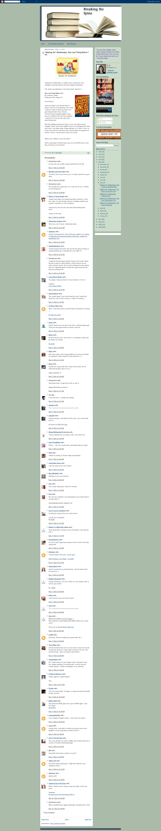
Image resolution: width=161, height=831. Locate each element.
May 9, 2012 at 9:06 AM (56, 641)
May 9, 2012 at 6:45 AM (56, 470)
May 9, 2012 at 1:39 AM (56, 319)
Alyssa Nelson (53, 293)
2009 (100, 224)
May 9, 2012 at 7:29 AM (56, 507)
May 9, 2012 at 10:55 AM (57, 722)
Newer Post (45, 819)
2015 (100, 154)
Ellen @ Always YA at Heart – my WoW (61, 559)
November (103, 167)
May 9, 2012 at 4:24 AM (56, 428)
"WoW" (53, 588)
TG (50, 395)
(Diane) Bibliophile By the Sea (59, 432)
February (103, 213)
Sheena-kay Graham (55, 221)
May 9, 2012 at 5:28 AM (56, 438)
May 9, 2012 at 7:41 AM (56, 523)
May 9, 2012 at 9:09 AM (56, 656)
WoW (52, 519)
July (101, 177)
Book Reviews (71, 43)
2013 (100, 159)
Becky (51, 335)
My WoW (51, 344)
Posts (101, 119)
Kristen (51, 688)
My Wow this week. (55, 315)
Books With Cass (68, 627)
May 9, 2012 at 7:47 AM (56, 536)
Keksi (50, 351)
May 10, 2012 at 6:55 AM (57, 798)
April (101, 208)
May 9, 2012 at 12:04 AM (57, 192)
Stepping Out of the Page (57, 783)
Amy (50, 484)
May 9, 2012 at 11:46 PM (57, 780)
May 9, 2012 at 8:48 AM (56, 592)
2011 (100, 219)
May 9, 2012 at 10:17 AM (57, 685)
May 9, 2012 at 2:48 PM (56, 734)
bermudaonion (54, 539)
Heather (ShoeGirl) (55, 579)
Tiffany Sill (52, 761)
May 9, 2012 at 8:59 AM (56, 631)
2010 (100, 222)
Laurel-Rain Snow (55, 463)
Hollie (51, 595)
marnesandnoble (54, 715)
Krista (51, 322)
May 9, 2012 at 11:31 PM (57, 769)
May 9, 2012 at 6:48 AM (56, 480)
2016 (100, 152)
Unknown (52, 231)
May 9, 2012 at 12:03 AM (57, 180)
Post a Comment (49, 812)
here (66, 424)
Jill (109, 65)
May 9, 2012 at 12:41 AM (57, 290)
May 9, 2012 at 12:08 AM (57, 217)
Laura (50, 726)
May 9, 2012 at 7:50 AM (56, 548)
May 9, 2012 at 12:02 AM (57, 168)
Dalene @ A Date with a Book (58, 527)
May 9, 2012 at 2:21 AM (56, 360)
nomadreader (53, 659)
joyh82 (51, 635)
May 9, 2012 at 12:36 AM (57, 273)
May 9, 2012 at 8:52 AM (56, 602)
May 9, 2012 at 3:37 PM (56, 746)
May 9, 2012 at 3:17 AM (56, 391)
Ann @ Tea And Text (55, 738)
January (103, 216)
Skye (50, 453)
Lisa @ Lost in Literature (57, 511)
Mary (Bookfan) (54, 473)
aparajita (51, 405)
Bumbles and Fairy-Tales (57, 171)
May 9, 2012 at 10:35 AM (57, 711)
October (103, 170)
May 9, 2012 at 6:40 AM (56, 459)
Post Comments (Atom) (57, 823)
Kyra (50, 494)
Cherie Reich (53, 566)
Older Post (88, 819)
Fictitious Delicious (55, 674)
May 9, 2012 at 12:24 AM (57, 242)
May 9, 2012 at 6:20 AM (56, 449)
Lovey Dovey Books (55, 277)
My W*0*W (52, 708)
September (103, 172)
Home (43, 43)
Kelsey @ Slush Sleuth (56, 196)
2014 (100, 157)
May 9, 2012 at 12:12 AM (57, 228)
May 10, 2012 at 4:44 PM (57, 809)
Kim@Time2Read (54, 442)
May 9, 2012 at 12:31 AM (57, 254)
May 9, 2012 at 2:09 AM (56, 348)
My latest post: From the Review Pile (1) (61, 794)
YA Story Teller (54, 306)
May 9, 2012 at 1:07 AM (56, 302)
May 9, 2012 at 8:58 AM (56, 612)
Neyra (50, 364)
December (103, 164)
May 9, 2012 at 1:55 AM (56, 331)
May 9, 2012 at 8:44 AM (56, 575)
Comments (102, 122)
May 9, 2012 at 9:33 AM (56, 670)
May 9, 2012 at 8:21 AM (56, 563)
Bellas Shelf (53, 701)
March (102, 211)
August (102, 175)
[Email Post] (88, 153)
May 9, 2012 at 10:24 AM (57, 697)
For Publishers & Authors (56, 43)
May (101, 183)
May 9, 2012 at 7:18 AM (56, 490)
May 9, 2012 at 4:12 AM (56, 401)
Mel (50, 750)
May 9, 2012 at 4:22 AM (56, 412)
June (102, 180)
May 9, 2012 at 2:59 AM (56, 376)
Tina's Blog (52, 645)
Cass (50, 606)
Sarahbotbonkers (54, 246)
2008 (100, 227)
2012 (100, 162)
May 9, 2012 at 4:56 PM (56, 757)
